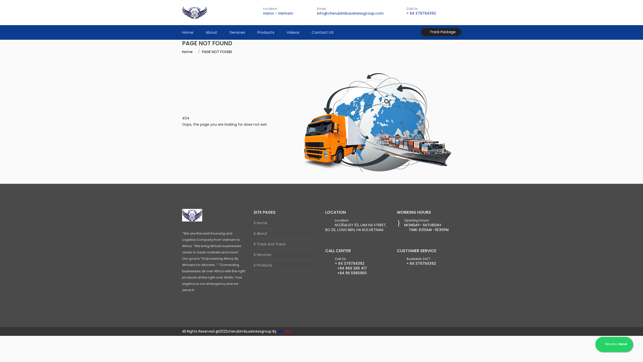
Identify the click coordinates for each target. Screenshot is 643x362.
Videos (293, 32)
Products (265, 32)
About (211, 32)
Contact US (323, 32)
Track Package (442, 31)
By (282, 331)
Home (187, 32)
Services (237, 32)
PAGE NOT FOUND (217, 51)
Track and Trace (271, 244)
